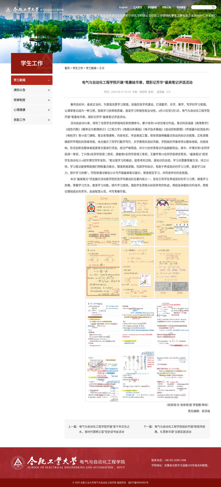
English (123, 7)
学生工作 (176, 15)
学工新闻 (91, 68)
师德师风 (165, 15)
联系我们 (211, 15)
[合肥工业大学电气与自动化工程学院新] (34, 10)
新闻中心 (199, 15)
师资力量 (91, 15)
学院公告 (166, 7)
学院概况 (80, 15)
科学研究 (131, 15)
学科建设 (142, 15)
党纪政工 (154, 15)
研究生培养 (118, 15)
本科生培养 (104, 15)
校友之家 (188, 15)
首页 (71, 15)
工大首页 (137, 7)
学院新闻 (152, 7)
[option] (110, 31)
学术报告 (181, 7)
